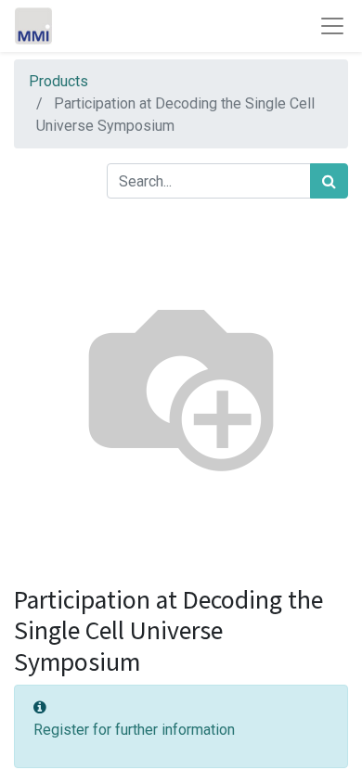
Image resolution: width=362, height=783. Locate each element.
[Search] (329, 181)
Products (58, 81)
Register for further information (134, 729)
